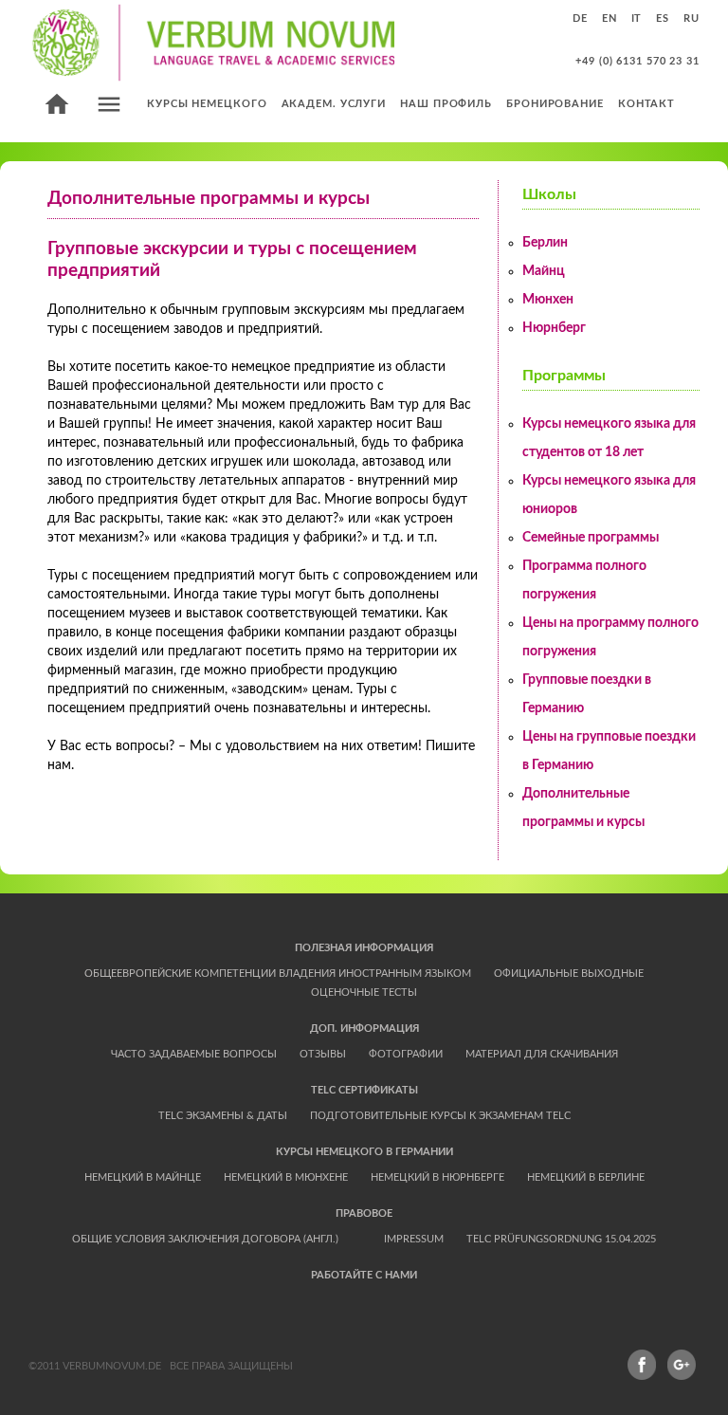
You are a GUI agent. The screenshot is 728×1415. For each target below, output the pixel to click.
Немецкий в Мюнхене (286, 1177)
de (580, 18)
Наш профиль (446, 104)
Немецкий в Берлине (586, 1177)
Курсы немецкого (207, 104)
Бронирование (555, 104)
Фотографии (406, 1054)
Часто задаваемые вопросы (194, 1054)
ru (691, 18)
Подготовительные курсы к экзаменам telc (440, 1116)
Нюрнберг (554, 328)
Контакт (646, 104)
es (662, 18)
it (637, 18)
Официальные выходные (569, 973)
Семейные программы (590, 537)
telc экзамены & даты (222, 1116)
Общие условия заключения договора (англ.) (205, 1239)
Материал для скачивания (541, 1054)
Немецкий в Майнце (142, 1177)
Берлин (545, 242)
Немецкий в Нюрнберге (437, 1177)
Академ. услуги (334, 104)
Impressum (414, 1239)
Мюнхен (547, 299)
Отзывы (323, 1054)
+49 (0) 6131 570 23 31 (637, 61)
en (609, 18)
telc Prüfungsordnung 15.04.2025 (561, 1239)
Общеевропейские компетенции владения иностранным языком (277, 973)
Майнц (543, 271)
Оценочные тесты (364, 992)
